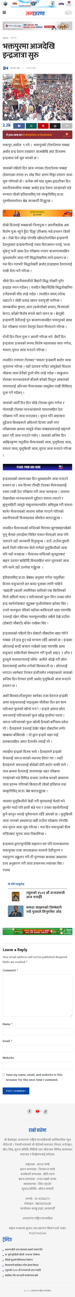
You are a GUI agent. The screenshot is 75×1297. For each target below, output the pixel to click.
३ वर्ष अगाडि (30, 68)
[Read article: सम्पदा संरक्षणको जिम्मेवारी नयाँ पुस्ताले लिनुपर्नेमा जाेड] (16, 911)
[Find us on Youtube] (37, 1111)
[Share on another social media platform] (66, 126)
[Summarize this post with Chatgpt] (55, 126)
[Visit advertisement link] (37, 4)
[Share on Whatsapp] (31, 126)
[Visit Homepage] (35, 13)
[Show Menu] (4, 13)
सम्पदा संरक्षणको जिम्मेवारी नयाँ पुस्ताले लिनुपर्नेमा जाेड (44, 910)
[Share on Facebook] (19, 126)
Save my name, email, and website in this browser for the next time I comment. (34, 1077)
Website (8, 1058)
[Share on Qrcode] (43, 126)
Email (7, 1041)
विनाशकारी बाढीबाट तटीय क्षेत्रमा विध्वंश (22, 1265)
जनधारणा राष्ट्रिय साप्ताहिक (41, 1290)
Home (5, 38)
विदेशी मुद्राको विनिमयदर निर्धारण (19, 1260)
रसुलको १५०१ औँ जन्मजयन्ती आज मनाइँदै (45, 895)
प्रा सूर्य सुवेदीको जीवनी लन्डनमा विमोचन (23, 1255)
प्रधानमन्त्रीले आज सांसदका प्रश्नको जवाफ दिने (23, 1250)
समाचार (14, 38)
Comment (10, 970)
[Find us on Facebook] (29, 1111)
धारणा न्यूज (15, 68)
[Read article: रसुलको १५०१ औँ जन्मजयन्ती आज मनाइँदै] (16, 896)
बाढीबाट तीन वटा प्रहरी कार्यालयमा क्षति (21, 1275)
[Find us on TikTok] (45, 1112)
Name (8, 1024)
